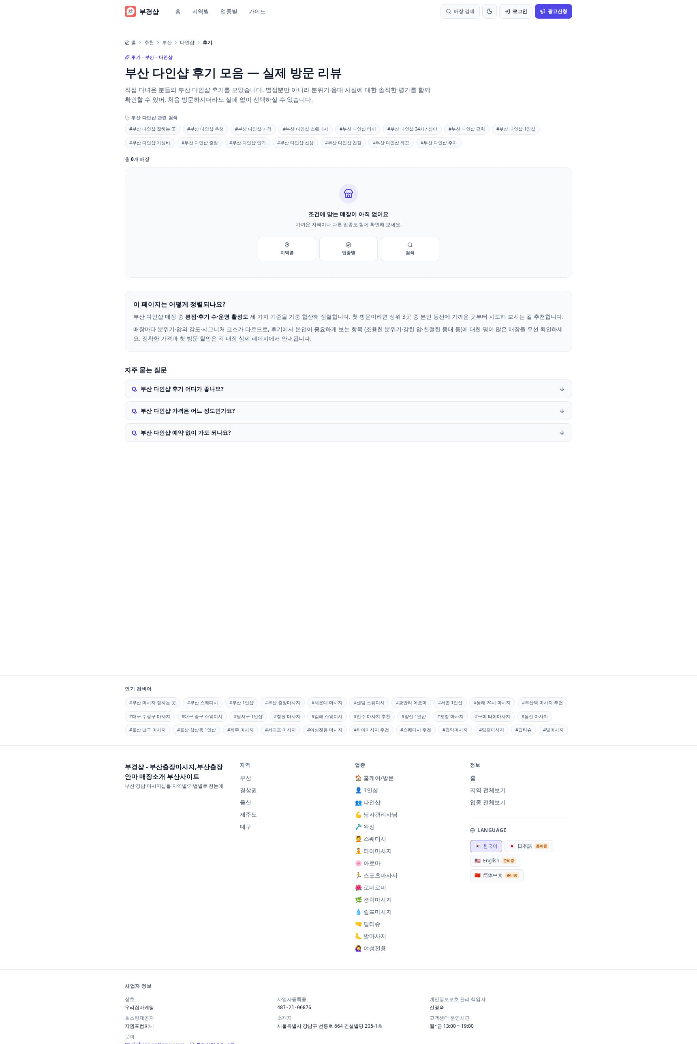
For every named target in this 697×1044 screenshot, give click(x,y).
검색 (410, 252)
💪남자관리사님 (376, 814)
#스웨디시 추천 (415, 730)
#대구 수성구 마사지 (149, 716)
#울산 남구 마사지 (147, 730)
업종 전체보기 (488, 802)
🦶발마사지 (370, 936)
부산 (167, 42)
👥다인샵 (368, 802)
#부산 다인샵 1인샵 (515, 129)
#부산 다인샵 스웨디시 (305, 129)
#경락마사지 (455, 730)
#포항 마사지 (450, 716)
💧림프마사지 (373, 911)
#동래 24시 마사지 (492, 702)
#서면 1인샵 (450, 702)
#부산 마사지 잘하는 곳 (152, 702)
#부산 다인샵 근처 (467, 129)
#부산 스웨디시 (202, 702)
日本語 (528, 845)
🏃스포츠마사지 (376, 875)
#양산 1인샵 (414, 716)
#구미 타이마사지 (492, 716)
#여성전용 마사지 (324, 730)
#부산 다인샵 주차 (439, 142)
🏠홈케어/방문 (374, 778)
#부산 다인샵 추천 (205, 129)
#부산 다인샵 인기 (247, 142)
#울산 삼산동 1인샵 (196, 730)
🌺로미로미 (370, 887)
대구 (245, 826)
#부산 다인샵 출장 (200, 142)
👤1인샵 (366, 790)
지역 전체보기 (488, 790)
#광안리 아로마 (411, 702)
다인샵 (187, 42)
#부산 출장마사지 (282, 702)
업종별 (228, 11)
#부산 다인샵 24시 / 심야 (412, 129)
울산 (245, 802)
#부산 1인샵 (241, 702)
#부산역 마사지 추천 (542, 702)
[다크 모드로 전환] (489, 11)
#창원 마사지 (287, 716)
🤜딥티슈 (368, 924)
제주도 (248, 814)
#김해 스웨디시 (327, 716)
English (494, 860)
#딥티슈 (523, 730)
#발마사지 (553, 730)
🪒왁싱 (365, 826)
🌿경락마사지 (373, 899)
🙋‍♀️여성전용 (370, 948)
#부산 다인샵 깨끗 (391, 142)
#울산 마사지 (535, 716)
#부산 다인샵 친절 (343, 142)
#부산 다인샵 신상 (295, 142)
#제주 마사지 (240, 730)
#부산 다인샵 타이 (358, 129)
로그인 (520, 11)
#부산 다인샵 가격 (253, 129)
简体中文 (496, 875)
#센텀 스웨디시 (369, 702)
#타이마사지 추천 (371, 730)
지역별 (200, 11)
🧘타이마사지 (373, 851)
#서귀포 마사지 (280, 730)
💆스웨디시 (370, 838)
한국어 (486, 845)
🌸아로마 (368, 863)
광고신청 (557, 11)
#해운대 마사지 (327, 702)
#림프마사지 (491, 730)
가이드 (257, 11)
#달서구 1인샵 (248, 716)
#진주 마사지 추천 (372, 716)
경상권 (248, 790)
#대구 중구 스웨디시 (202, 716)
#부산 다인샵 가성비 (149, 142)
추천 (149, 42)
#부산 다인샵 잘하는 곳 (152, 129)
